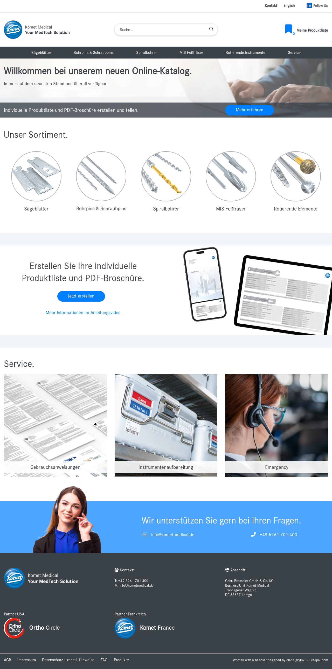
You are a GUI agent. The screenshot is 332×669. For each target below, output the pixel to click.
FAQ (104, 660)
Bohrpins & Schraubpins (94, 52)
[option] (166, 88)
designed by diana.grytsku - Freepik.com (298, 660)
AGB (7, 660)
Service (294, 52)
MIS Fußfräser (191, 52)
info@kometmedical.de (172, 535)
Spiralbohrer (146, 52)
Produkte (121, 660)
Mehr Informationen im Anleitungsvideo (83, 312)
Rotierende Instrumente (245, 52)
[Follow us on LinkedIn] (317, 5)
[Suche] (211, 29)
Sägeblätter (41, 52)
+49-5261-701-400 (278, 535)
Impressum (26, 660)
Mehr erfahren (249, 110)
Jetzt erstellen (81, 296)
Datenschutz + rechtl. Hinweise (68, 660)
